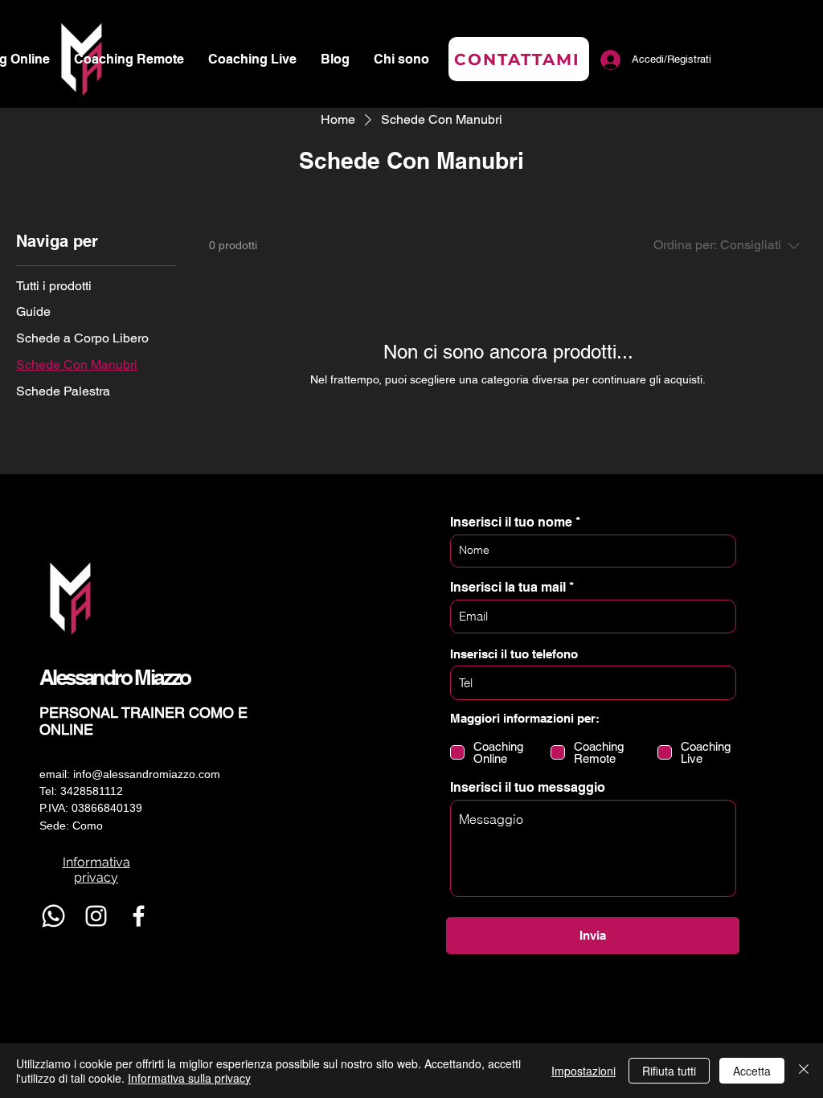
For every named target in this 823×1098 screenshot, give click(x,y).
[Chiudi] (803, 1070)
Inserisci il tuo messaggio (527, 787)
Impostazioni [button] (583, 1071)
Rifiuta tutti (669, 1071)
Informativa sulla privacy (189, 1078)
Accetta (752, 1071)
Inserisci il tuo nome (511, 522)
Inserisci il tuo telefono (514, 654)
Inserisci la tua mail (508, 587)
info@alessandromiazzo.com (146, 774)
